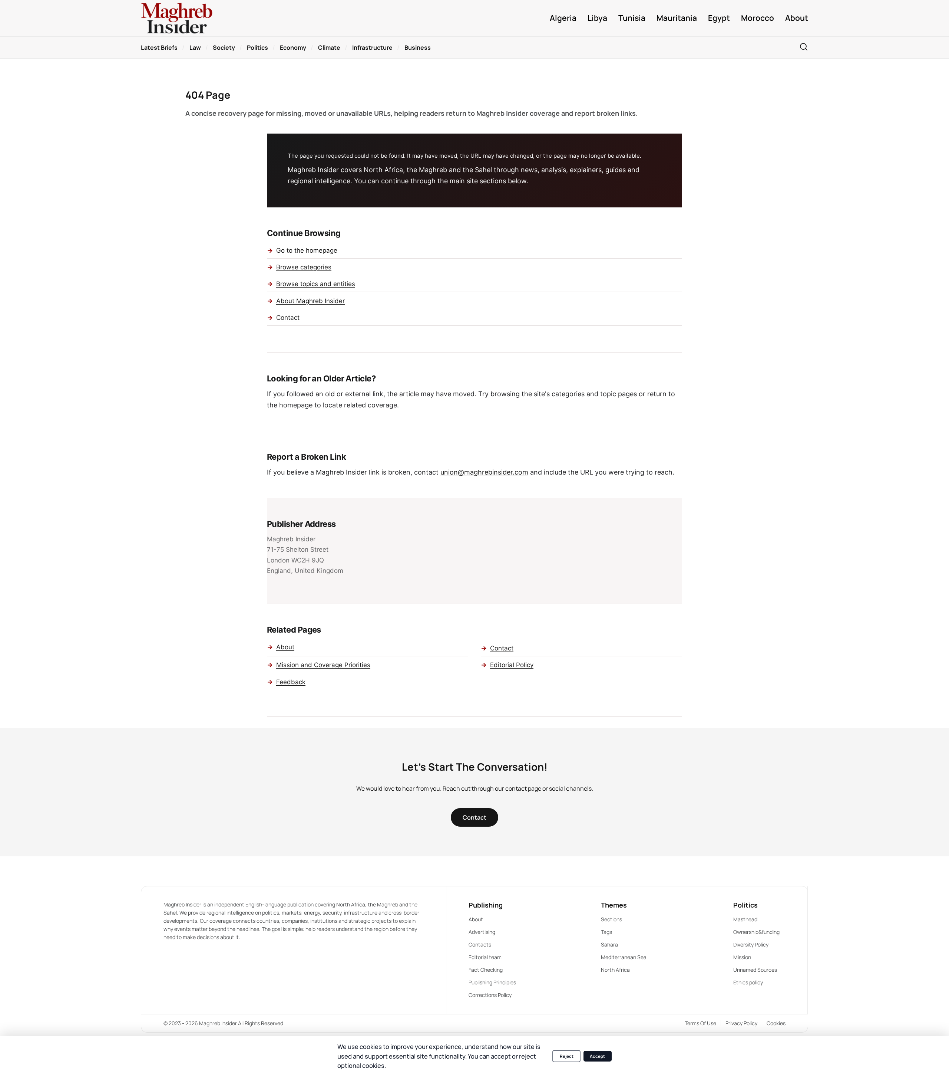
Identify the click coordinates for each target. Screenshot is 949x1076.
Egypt (719, 18)
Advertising (482, 931)
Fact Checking (486, 969)
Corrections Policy (490, 994)
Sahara (609, 944)
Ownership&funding (756, 931)
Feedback (290, 682)
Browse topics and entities (315, 284)
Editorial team (485, 957)
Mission (742, 957)
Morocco (757, 18)
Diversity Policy (750, 944)
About (796, 18)
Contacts (480, 944)
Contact (288, 317)
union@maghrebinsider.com (484, 472)
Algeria (563, 18)
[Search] (803, 47)
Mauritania (677, 18)
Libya (597, 18)
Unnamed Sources (755, 969)
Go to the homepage (306, 250)
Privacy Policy (741, 1023)
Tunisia (631, 18)
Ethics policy (748, 982)
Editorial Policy (511, 665)
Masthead (745, 919)
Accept (597, 1056)
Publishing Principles (492, 982)
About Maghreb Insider (310, 301)
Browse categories (303, 267)
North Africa (615, 969)
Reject (566, 1056)
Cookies (776, 1023)
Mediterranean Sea (624, 957)
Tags (606, 931)
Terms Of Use (700, 1023)
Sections (611, 919)
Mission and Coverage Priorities (323, 665)
